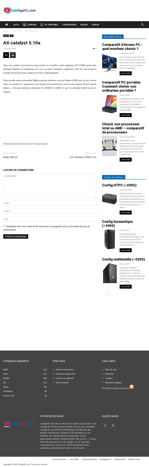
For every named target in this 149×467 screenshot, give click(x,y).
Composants (69, 24)
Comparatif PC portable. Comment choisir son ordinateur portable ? (121, 86)
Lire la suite (125, 73)
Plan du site (111, 369)
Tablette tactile (134, 459)
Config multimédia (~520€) (123, 259)
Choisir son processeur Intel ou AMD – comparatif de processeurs (123, 128)
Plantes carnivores (64, 369)
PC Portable (51, 24)
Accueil (6, 31)
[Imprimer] (13, 55)
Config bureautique (89, 459)
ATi (20, 31)
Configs (32, 24)
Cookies (108, 378)
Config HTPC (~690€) (119, 185)
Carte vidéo (74, 459)
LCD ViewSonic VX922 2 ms (83, 157)
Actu (16, 24)
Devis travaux (62, 382)
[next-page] (108, 166)
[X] (113, 426)
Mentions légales (113, 382)
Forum (95, 24)
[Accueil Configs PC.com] (7, 24)
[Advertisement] (49, 117)
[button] (142, 24)
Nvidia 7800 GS (10, 157)
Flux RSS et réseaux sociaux (116, 388)
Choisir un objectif (64, 378)
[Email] (6, 55)
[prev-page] (104, 166)
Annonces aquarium (65, 373)
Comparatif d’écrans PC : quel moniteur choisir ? (122, 47)
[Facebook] (105, 426)
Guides (84, 24)
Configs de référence (114, 177)
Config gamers (106, 459)
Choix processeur (59, 459)
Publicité (109, 373)
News (14, 31)
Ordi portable (119, 459)
